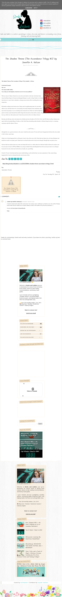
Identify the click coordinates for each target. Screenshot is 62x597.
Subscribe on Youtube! (27, 327)
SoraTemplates (24, 583)
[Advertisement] (31, 253)
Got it (35, 8)
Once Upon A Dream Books (18, 208)
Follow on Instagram (26, 323)
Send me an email (31, 313)
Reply (8, 210)
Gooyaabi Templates (43, 583)
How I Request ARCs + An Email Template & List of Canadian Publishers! (29, 444)
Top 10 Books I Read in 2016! (30, 451)
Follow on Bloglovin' (27, 337)
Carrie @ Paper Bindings (14, 201)
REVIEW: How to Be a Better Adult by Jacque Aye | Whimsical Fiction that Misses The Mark (31, 565)
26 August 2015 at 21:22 (28, 201)
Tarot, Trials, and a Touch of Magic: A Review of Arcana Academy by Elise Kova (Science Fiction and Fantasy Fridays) (29, 554)
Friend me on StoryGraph (28, 330)
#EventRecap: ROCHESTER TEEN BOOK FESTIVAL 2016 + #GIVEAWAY (34, 546)
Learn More (28, 8)
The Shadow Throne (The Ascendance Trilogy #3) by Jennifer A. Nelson (10, 190)
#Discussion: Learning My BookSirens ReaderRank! (29, 435)
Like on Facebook (25, 333)
